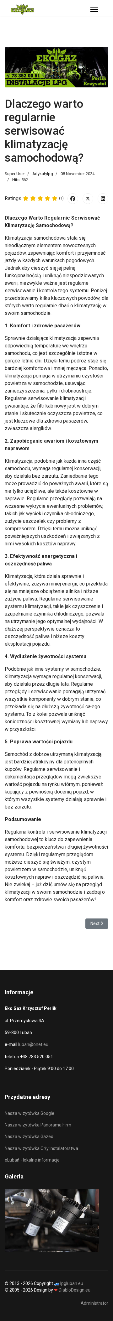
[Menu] (94, 9)
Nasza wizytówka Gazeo (29, 1136)
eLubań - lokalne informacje (32, 1159)
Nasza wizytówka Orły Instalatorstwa (41, 1148)
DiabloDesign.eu (74, 1289)
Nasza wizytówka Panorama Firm (38, 1124)
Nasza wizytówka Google (29, 1113)
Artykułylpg (42, 173)
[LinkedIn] (103, 198)
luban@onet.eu (33, 1044)
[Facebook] (72, 198)
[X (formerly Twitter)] (88, 198)
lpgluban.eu (71, 1283)
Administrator (94, 1303)
